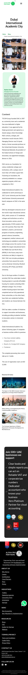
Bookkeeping (18, 563)
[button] (21, 3)
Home (4, 34)
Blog (9, 34)
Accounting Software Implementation (14, 565)
